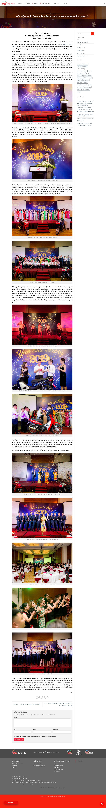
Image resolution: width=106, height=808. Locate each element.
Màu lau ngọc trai (87, 75)
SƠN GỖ (35, 3)
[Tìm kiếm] (104, 3)
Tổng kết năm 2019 (86, 89)
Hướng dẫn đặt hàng (38, 763)
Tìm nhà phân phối (87, 87)
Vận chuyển (57, 771)
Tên (15, 729)
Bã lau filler (79, 64)
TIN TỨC (65, 3)
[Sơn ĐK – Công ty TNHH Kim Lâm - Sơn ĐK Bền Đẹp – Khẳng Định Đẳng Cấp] (8, 3)
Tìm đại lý (79, 89)
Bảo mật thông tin (58, 765)
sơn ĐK (90, 84)
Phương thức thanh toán (39, 765)
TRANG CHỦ (20, 3)
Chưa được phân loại (82, 42)
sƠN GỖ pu (79, 80)
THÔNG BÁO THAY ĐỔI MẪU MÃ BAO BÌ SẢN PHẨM (85, 119)
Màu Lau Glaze (80, 75)
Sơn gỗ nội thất (80, 84)
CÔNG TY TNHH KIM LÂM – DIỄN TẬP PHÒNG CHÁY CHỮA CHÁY (84, 124)
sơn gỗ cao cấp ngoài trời (82, 82)
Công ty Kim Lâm (80, 68)
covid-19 (86, 66)
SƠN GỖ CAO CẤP (46, 3)
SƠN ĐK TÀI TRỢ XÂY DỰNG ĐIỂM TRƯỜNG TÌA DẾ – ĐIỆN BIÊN (85, 115)
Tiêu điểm (79, 45)
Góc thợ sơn (80, 47)
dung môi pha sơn (81, 73)
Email (34, 729)
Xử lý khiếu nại (57, 763)
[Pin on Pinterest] (45, 697)
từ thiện (78, 92)
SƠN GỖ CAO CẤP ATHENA (87, 78)
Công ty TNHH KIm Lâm (82, 71)
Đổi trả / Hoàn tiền (58, 769)
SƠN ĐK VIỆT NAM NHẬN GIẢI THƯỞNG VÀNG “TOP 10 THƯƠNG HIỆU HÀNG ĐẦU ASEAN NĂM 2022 (85, 109)
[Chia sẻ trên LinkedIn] (47, 697)
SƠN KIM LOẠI (57, 3)
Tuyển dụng (14, 765)
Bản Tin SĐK (52, 14)
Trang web (55, 729)
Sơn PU (86, 84)
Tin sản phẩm (80, 50)
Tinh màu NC (79, 87)
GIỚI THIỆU (27, 3)
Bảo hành (56, 767)
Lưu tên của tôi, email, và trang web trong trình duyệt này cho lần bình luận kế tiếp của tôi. (36, 736)
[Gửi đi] (92, 33)
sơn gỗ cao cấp (86, 80)
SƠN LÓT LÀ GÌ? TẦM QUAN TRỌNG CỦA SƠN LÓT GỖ (27, 704)
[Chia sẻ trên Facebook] (37, 697)
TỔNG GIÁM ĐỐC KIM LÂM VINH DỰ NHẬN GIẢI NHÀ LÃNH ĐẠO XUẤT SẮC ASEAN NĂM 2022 (85, 103)
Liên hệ (13, 767)
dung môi (90, 71)
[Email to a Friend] (42, 697)
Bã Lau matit (85, 64)
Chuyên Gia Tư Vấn (81, 56)
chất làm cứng (80, 66)
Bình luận (16, 717)
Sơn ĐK (80, 761)
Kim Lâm (87, 73)
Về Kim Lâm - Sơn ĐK (17, 763)
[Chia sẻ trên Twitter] (39, 697)
